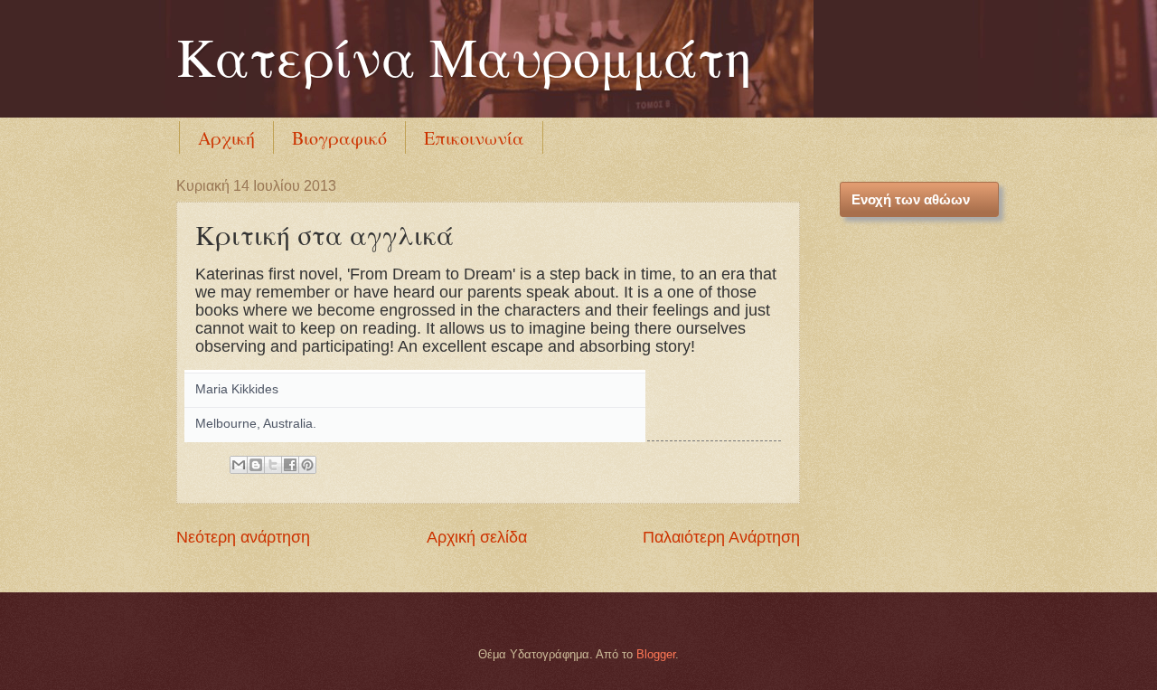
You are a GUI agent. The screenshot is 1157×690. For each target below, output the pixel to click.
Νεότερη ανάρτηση (243, 537)
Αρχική (226, 138)
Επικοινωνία (474, 138)
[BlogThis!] (256, 465)
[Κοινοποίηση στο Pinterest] (307, 465)
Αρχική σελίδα (477, 537)
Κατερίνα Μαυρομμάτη (464, 56)
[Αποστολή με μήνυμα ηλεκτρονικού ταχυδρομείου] (239, 465)
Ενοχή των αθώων (910, 199)
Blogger (655, 654)
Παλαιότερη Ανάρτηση (721, 537)
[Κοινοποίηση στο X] (273, 465)
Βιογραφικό (339, 138)
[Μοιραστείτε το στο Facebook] (290, 465)
